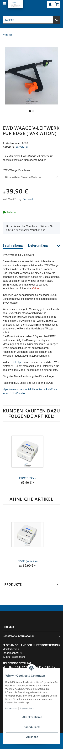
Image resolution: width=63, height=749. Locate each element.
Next (55, 457)
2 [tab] (33, 111)
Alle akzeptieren (32, 717)
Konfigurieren (32, 726)
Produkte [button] (13, 584)
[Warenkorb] (56, 4)
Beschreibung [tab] (13, 245)
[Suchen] (56, 20)
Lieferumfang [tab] (38, 245)
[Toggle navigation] (4, 2)
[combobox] (31, 177)
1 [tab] (30, 111)
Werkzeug (22, 147)
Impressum (11, 708)
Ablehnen (32, 736)
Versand (28, 199)
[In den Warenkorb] (5, 45)
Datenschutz (27, 708)
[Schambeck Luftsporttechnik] (15, 4)
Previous (8, 457)
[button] (50, 4)
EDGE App (16, 362)
